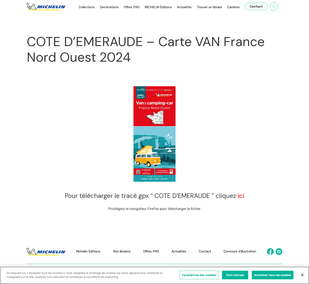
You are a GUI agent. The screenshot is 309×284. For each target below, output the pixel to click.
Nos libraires (122, 251)
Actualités (179, 251)
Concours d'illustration (240, 251)
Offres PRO (151, 251)
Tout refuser (235, 275)
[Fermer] (302, 275)
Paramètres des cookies (199, 275)
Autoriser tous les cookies (272, 275)
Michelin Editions (88, 251)
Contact (205, 251)
